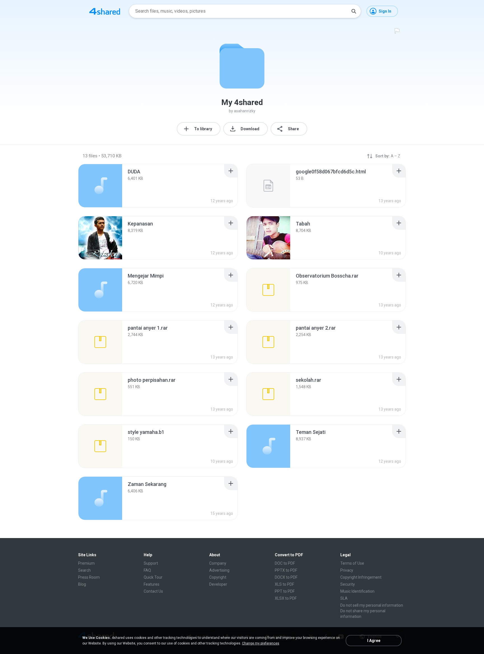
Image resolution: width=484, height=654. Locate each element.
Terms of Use (352, 563)
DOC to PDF (285, 563)
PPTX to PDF (286, 570)
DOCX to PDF (286, 577)
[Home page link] (104, 11)
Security (347, 584)
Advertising (219, 570)
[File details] (100, 185)
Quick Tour (153, 577)
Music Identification (357, 591)
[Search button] (353, 11)
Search (84, 570)
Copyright (217, 577)
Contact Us (153, 591)
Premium (86, 563)
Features (151, 584)
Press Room (89, 577)
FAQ (147, 570)
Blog (82, 584)
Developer (218, 584)
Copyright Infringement (360, 577)
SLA (344, 598)
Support (151, 563)
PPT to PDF (285, 591)
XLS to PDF (284, 584)
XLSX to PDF (286, 598)
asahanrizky (244, 111)
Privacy (346, 570)
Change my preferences (260, 643)
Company (217, 563)
